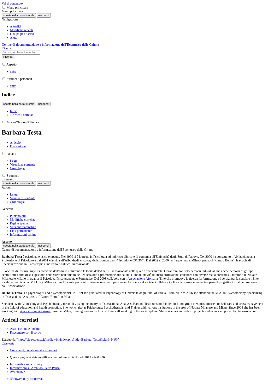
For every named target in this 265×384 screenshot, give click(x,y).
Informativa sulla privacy (26, 364)
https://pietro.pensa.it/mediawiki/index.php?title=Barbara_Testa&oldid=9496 (68, 339)
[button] (3, 7)
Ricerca (7, 56)
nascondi (43, 15)
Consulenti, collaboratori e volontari (33, 350)
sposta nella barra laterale (18, 15)
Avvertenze (17, 371)
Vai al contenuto (12, 3)
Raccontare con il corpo (25, 332)
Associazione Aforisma (143, 278)
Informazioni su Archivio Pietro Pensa (35, 368)
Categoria (8, 343)
